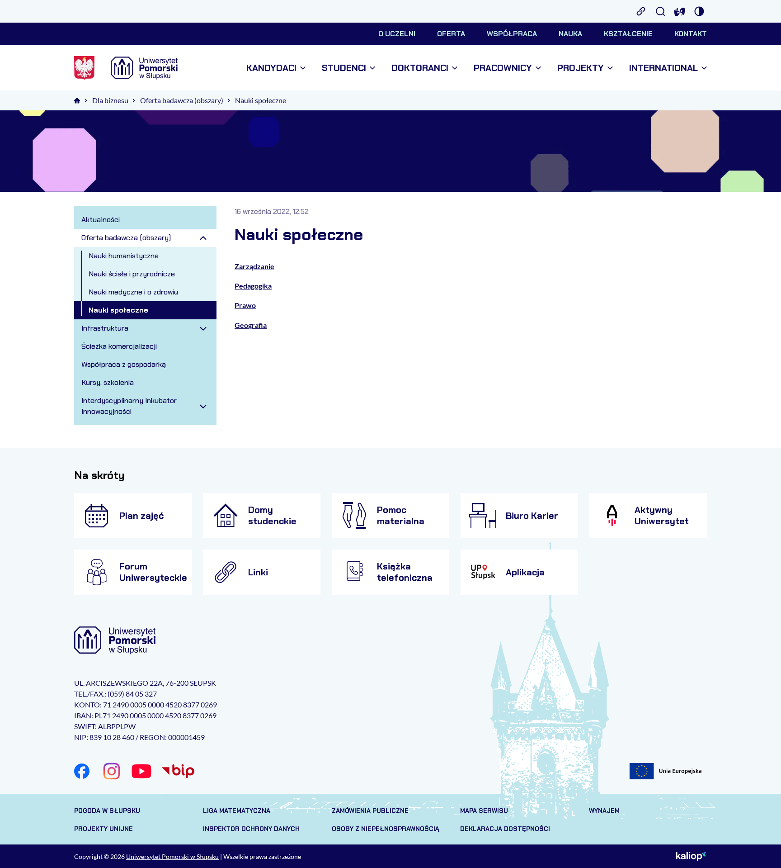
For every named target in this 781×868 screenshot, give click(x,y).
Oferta (451, 33)
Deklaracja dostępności (505, 829)
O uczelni (396, 33)
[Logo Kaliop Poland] (691, 856)
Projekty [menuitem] (580, 68)
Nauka (570, 33)
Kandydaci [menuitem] (271, 68)
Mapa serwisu (484, 810)
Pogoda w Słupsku (107, 810)
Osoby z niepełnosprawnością (385, 829)
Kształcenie (628, 33)
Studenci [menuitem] (344, 68)
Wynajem (604, 810)
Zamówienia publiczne (370, 810)
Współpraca (512, 33)
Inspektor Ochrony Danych (251, 829)
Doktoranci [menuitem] (419, 68)
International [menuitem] (663, 68)
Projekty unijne (103, 829)
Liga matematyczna (236, 810)
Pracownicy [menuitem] (503, 68)
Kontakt (690, 33)
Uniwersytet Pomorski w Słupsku (172, 856)
